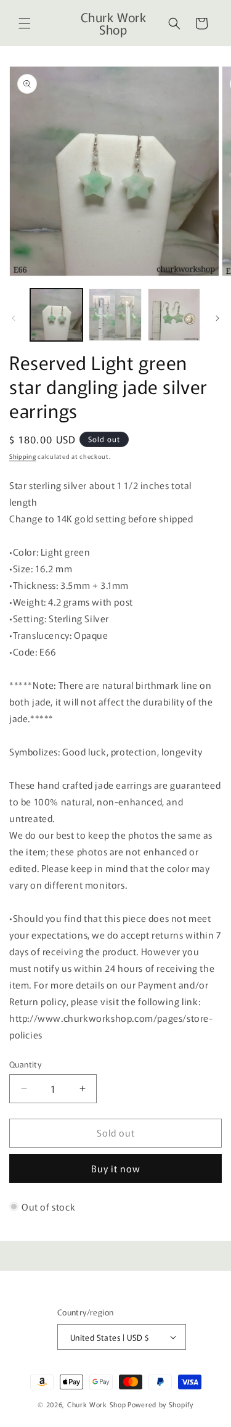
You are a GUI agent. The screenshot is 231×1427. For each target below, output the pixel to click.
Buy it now (115, 1168)
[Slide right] (217, 318)
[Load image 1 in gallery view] (56, 315)
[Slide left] (13, 318)
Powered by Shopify (160, 1404)
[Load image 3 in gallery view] (174, 315)
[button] (24, 23)
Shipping (22, 456)
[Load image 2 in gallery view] (115, 315)
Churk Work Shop (96, 1404)
